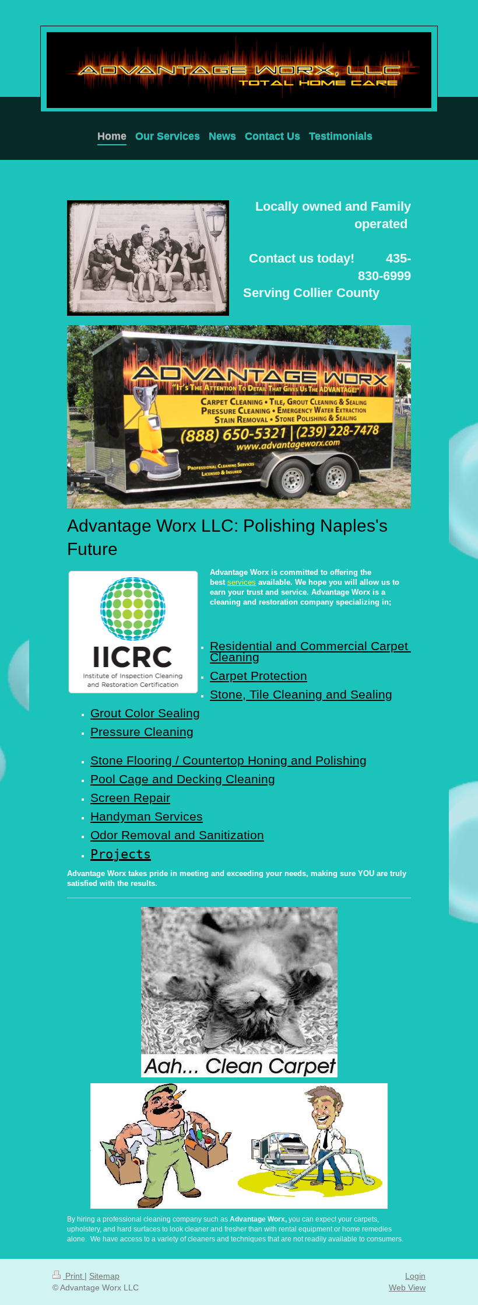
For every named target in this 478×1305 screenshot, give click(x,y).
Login (415, 1275)
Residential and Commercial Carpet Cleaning (311, 651)
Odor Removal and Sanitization (177, 835)
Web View (407, 1287)
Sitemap (104, 1275)
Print (74, 1275)
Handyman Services (146, 816)
